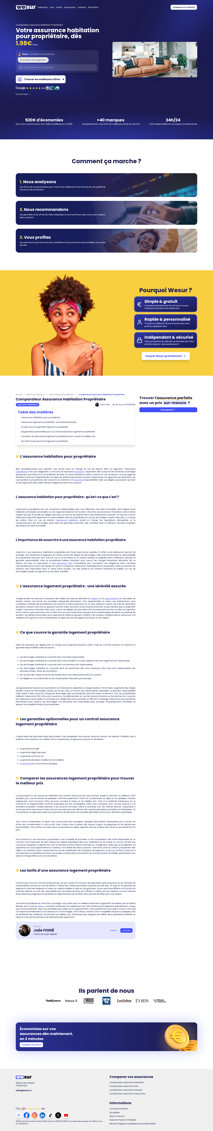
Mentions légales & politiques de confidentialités (132, 1123)
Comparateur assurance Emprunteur (127, 1093)
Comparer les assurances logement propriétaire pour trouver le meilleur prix (58, 436)
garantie (79, 479)
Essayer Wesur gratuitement (164, 356)
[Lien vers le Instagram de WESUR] (34, 1115)
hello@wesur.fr (24, 1090)
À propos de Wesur (118, 1108)
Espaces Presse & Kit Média (122, 1120)
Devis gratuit (167, 409)
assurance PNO (64, 563)
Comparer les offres (31, 1044)
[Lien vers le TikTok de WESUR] (50, 1115)
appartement (111, 598)
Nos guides (114, 1112)
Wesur (41, 906)
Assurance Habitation (35, 394)
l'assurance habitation (67, 520)
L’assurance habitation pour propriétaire (40, 417)
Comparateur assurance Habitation (126, 1082)
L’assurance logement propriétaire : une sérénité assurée (48, 422)
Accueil (19, 394)
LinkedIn (113, 930)
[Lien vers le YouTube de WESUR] (66, 1115)
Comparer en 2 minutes (184, 7)
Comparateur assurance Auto (124, 1086)
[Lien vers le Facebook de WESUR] (27, 1115)
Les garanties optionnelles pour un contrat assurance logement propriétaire (58, 431)
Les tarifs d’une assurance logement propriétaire (44, 441)
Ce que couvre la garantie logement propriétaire (44, 427)
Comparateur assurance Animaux (125, 1090)
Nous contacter (117, 1116)
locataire (79, 471)
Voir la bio (126, 930)
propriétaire (22, 471)
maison (94, 598)
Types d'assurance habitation (61, 394)
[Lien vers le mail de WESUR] (19, 1115)
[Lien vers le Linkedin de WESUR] (42, 1115)
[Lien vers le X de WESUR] (58, 1115)
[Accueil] (26, 7)
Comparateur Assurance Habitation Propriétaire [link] (102, 394)
